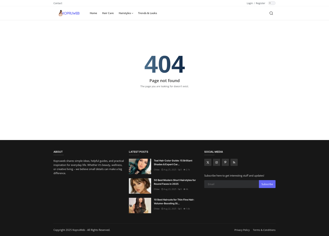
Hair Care (108, 13)
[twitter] (207, 162)
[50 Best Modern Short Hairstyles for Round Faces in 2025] (140, 186)
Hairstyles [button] (125, 13)
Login (250, 3)
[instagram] (216, 162)
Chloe (157, 169)
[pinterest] (225, 162)
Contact (57, 3)
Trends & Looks (147, 13)
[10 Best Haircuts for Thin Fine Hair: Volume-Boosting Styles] (140, 205)
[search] (271, 13)
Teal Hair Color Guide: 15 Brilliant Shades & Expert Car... (173, 162)
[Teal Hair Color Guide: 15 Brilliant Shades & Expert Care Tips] (140, 166)
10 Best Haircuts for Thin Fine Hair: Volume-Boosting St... (174, 201)
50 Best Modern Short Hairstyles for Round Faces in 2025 (175, 182)
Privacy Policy (242, 230)
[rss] (234, 162)
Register (260, 3)
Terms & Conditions (264, 230)
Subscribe (267, 184)
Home (93, 13)
